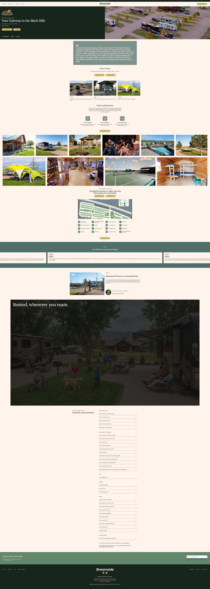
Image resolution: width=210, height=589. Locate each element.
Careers (197, 569)
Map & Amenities (6, 36)
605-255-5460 (124, 545)
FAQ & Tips (18, 36)
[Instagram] (107, 573)
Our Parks (10, 569)
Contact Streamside (21, 569)
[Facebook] (103, 573)
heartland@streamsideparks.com (106, 546)
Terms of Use (117, 584)
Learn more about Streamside (118, 293)
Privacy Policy (111, 584)
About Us (4, 569)
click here (127, 543)
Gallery (12, 36)
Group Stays (192, 569)
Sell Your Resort (204, 569)
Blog (15, 569)
